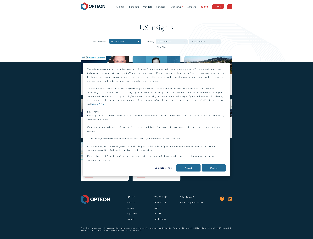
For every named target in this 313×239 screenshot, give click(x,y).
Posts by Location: (100, 41)
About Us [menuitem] (176, 6)
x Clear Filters (161, 47)
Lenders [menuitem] (130, 207)
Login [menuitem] (218, 6)
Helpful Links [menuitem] (159, 218)
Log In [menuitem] (156, 207)
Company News (198, 41)
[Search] (229, 6)
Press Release (164, 41)
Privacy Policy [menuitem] (160, 196)
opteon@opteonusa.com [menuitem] (191, 202)
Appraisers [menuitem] (133, 6)
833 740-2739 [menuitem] (187, 196)
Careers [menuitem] (191, 6)
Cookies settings (163, 167)
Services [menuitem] (160, 6)
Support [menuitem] (157, 213)
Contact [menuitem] (130, 218)
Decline (214, 167)
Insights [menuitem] (204, 6)
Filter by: (151, 41)
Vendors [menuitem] (147, 6)
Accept (188, 167)
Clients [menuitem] (120, 6)
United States (117, 41)
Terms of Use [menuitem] (159, 202)
